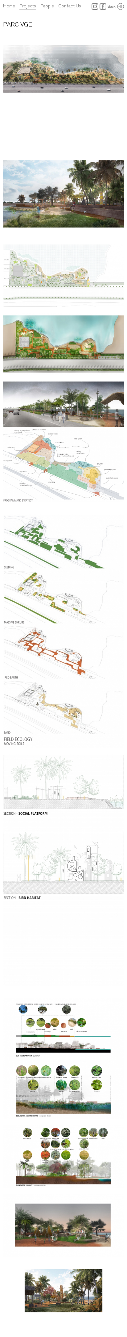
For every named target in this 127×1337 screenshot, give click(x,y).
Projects (27, 6)
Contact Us (69, 6)
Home (9, 6)
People (47, 6)
